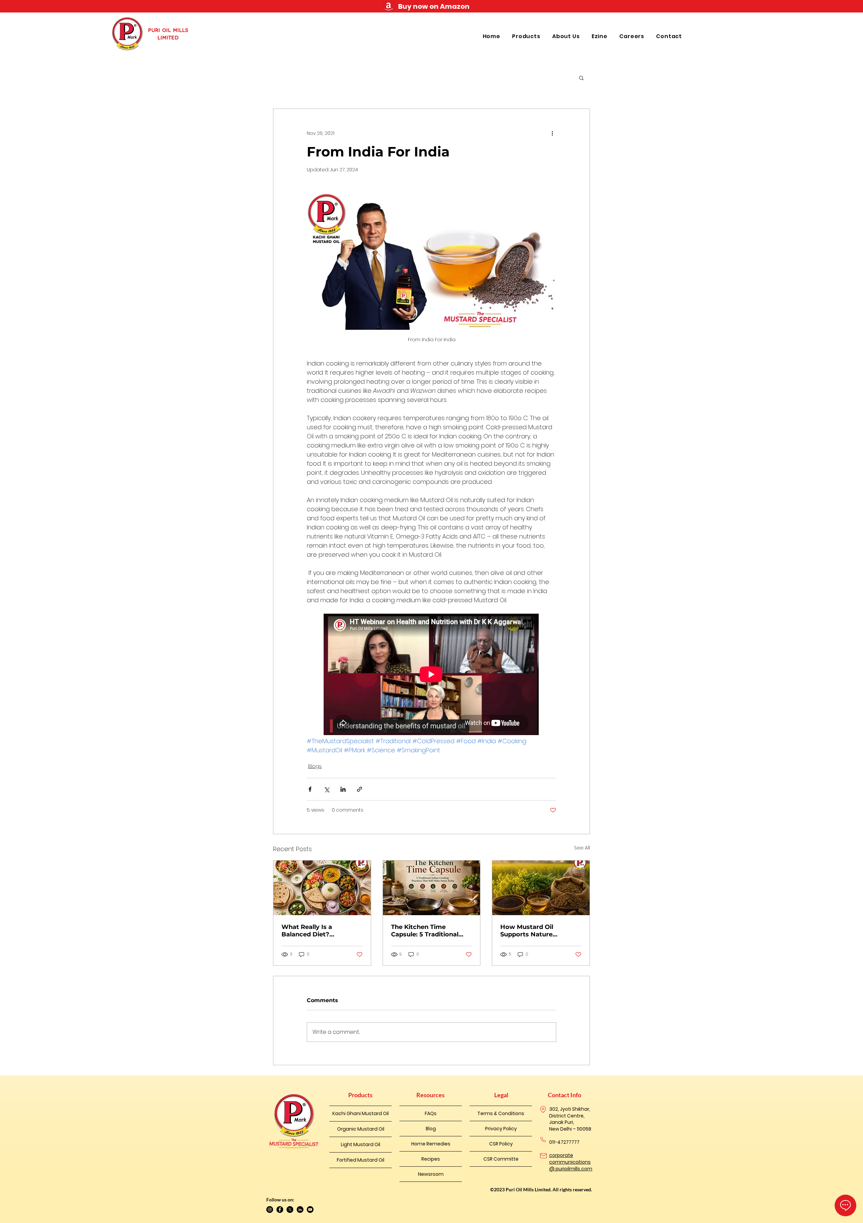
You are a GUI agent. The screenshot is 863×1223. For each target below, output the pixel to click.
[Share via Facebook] (310, 789)
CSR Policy (501, 1143)
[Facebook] (279, 1209)
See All (582, 847)
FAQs (431, 1113)
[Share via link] (359, 789)
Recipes (430, 1159)
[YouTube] (310, 1209)
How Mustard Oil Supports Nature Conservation (526, 930)
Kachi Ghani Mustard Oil (360, 1113)
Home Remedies (430, 1143)
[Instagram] (269, 1209)
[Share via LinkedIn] (343, 789)
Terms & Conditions (500, 1113)
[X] (290, 1209)
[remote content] (431, 675)
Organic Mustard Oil (360, 1129)
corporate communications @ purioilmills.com (570, 1162)
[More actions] (552, 133)
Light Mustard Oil (360, 1144)
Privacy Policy (501, 1128)
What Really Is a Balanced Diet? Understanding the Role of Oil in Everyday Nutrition (318, 930)
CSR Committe (500, 1159)
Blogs (315, 766)
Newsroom (431, 1174)
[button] (527, 36)
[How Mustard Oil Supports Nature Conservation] (541, 888)
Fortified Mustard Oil (360, 1160)
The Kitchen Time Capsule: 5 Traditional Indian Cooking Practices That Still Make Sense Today (430, 930)
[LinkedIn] (300, 1209)
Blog (431, 1128)
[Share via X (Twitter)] (326, 789)
